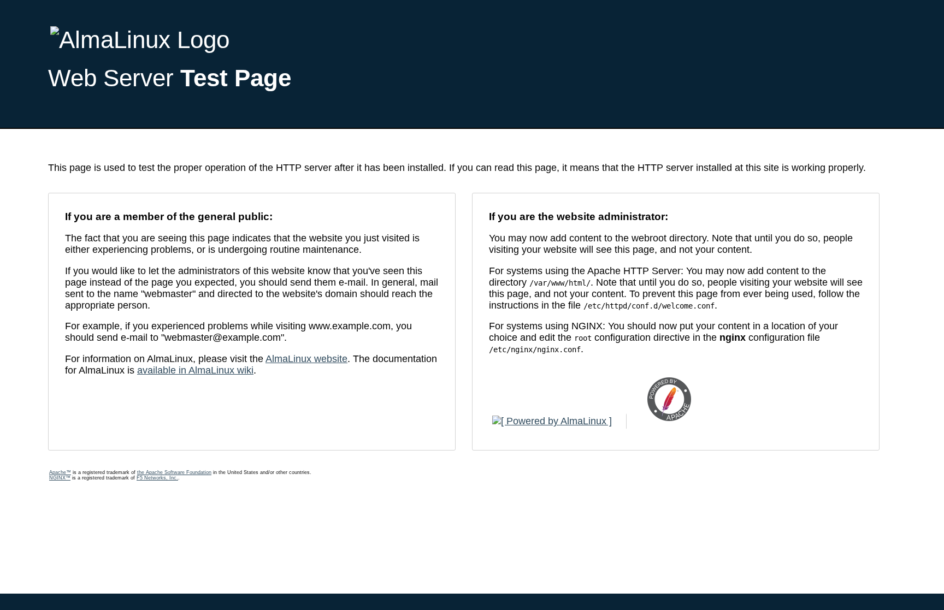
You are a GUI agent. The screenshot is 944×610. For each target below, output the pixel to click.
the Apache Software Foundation (174, 472)
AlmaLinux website (306, 358)
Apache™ (60, 472)
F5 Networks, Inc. (157, 478)
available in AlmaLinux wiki (195, 370)
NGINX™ (59, 478)
